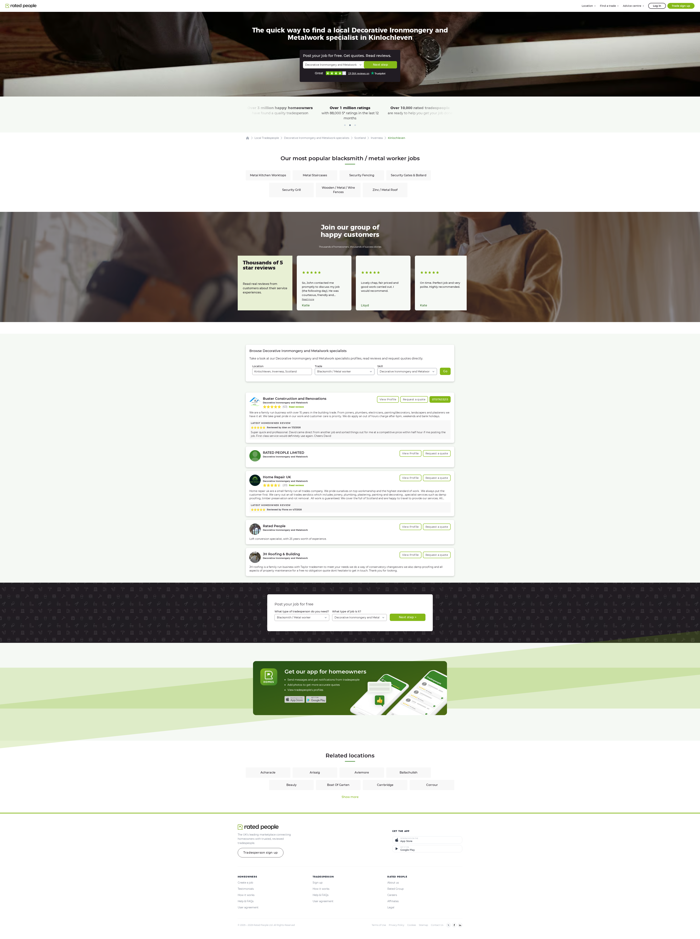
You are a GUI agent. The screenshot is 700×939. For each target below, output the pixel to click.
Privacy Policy (396, 925)
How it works (246, 895)
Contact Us (437, 925)
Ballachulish (408, 772)
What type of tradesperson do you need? (302, 611)
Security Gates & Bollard (408, 175)
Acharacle (267, 772)
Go (445, 371)
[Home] (247, 138)
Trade (318, 366)
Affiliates (393, 901)
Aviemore (362, 772)
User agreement (248, 907)
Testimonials (246, 888)
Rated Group (395, 888)
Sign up (317, 882)
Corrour (432, 785)
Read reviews (296, 406)
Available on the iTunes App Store (295, 699)
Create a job (245, 882)
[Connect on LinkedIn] (460, 925)
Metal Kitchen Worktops (268, 175)
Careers (392, 895)
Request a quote (414, 399)
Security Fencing (361, 175)
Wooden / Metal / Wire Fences (338, 190)
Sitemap (423, 925)
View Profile (388, 399)
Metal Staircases (315, 175)
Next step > (407, 617)
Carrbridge (385, 785)
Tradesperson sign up (260, 852)
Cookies (411, 925)
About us (393, 882)
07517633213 (440, 399)
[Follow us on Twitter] (448, 925)
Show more (350, 797)
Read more (308, 299)
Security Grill (291, 190)
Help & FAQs (246, 901)
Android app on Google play (316, 699)
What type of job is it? (346, 611)
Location (258, 366)
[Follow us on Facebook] (454, 925)
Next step (380, 64)
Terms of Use (379, 925)
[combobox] (282, 371)
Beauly (291, 785)
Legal (390, 907)
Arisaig (315, 772)
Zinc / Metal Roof (385, 190)
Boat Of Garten (338, 785)
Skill (380, 366)
